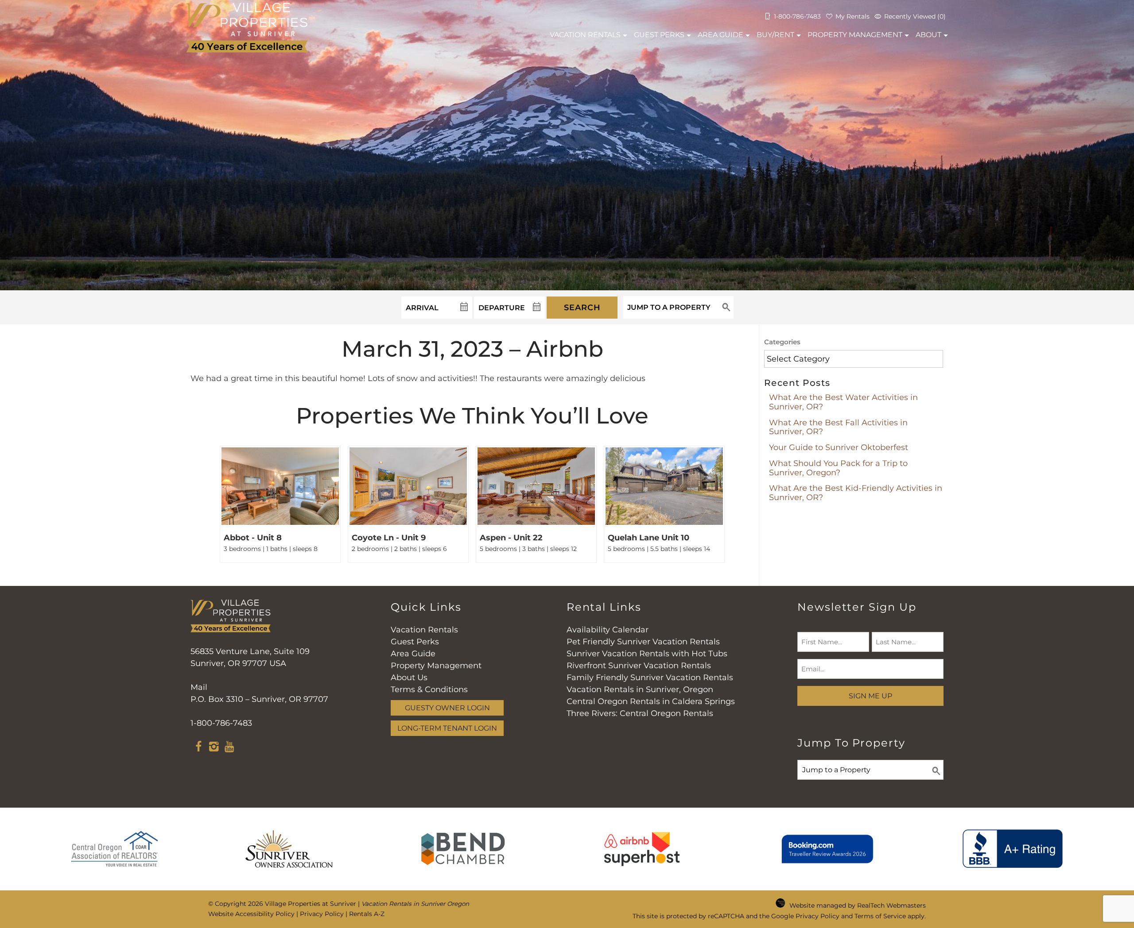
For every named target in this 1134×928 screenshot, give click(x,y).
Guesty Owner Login (447, 707)
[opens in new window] (198, 748)
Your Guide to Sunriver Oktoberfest (838, 447)
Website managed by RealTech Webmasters (857, 905)
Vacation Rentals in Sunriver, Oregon (640, 689)
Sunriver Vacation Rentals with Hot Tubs (647, 653)
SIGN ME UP (870, 695)
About (928, 35)
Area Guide (720, 35)
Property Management (855, 35)
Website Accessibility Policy (251, 913)
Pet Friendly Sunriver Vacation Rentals (643, 642)
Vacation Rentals (424, 630)
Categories (782, 342)
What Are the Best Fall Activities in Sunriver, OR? (838, 427)
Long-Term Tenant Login (447, 728)
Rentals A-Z (366, 913)
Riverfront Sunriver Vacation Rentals (639, 665)
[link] (280, 504)
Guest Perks (659, 35)
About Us (409, 677)
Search (582, 307)
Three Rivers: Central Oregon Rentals (640, 713)
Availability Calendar (608, 630)
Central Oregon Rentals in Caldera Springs (651, 701)
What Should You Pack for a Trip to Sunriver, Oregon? (838, 467)
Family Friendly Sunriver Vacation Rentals (650, 677)
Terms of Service (880, 916)
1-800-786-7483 (221, 723)
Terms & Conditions (429, 689)
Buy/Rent (775, 35)
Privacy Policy (322, 913)
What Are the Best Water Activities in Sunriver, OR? (843, 402)
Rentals (585, 35)
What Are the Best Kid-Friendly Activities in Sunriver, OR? (855, 492)
